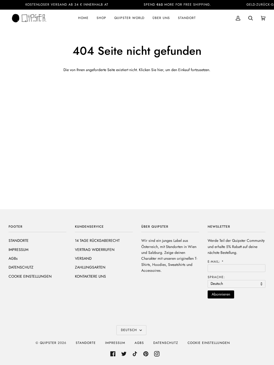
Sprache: (216, 277)
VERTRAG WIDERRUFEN (95, 249)
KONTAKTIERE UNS (90, 276)
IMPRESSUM (18, 249)
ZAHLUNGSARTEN (90, 267)
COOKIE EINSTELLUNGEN (30, 276)
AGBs (13, 258)
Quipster (48, 342)
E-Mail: (216, 261)
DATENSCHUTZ (21, 267)
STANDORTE (19, 240)
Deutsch (129, 330)
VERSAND (83, 258)
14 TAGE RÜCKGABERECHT (97, 240)
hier (160, 69)
